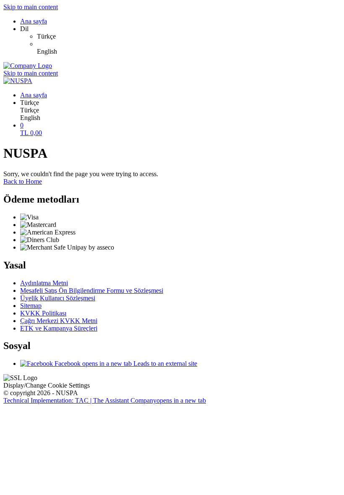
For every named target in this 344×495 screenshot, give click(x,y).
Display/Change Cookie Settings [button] (46, 385)
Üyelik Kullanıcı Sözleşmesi (57, 298)
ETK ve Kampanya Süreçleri (58, 328)
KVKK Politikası (43, 313)
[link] (189, 36)
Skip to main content (30, 6)
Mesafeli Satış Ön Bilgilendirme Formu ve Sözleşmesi (91, 290)
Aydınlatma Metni (44, 283)
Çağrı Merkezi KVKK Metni (58, 320)
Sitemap (31, 305)
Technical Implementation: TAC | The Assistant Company (104, 400)
